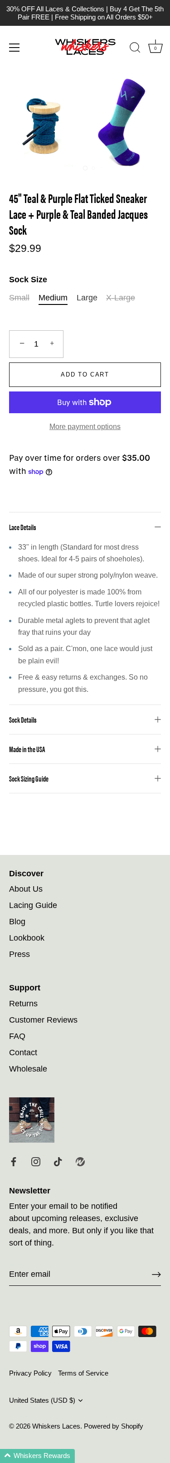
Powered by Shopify (113, 1426)
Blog (17, 921)
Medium (53, 297)
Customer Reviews (43, 1019)
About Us (26, 888)
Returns (23, 1003)
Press (19, 954)
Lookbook (26, 937)
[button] (37, 1456)
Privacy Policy (30, 1373)
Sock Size (28, 279)
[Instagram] (35, 1161)
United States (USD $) (42, 1400)
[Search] (135, 49)
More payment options (85, 426)
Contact (23, 1052)
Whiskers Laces (56, 1426)
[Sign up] (156, 1274)
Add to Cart (85, 374)
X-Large (120, 297)
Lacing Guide (33, 905)
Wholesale (28, 1068)
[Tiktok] (58, 1161)
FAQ (17, 1036)
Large (87, 297)
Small (19, 297)
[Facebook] (13, 1161)
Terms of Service (83, 1373)
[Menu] (14, 48)
